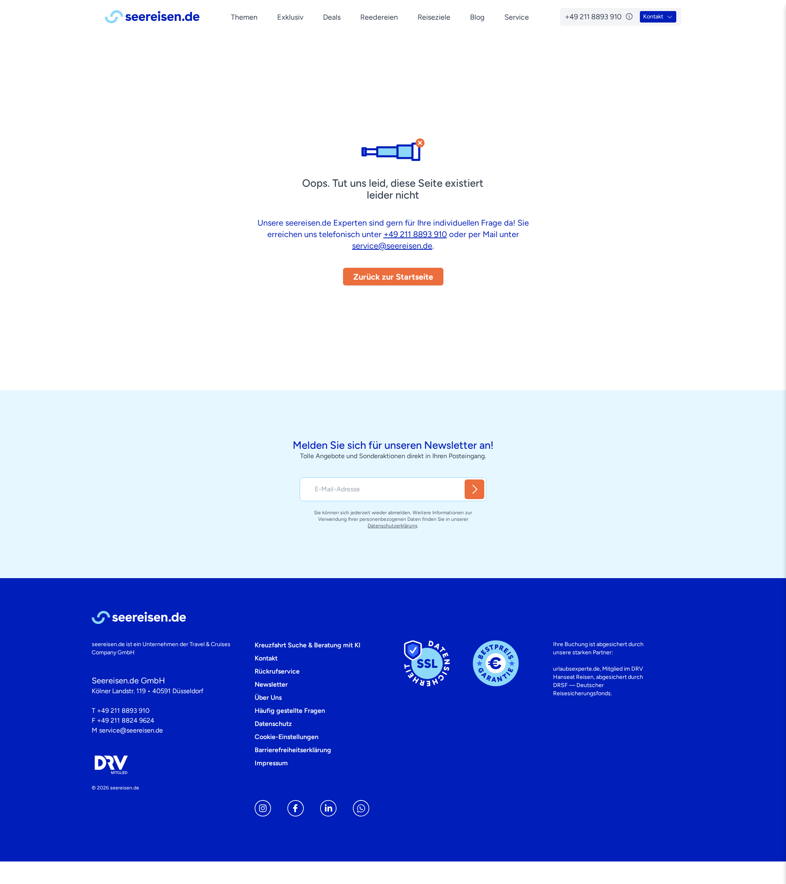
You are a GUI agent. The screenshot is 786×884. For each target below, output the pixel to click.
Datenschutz (273, 724)
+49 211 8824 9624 (125, 720)
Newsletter (271, 684)
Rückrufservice (277, 671)
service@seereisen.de (392, 246)
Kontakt (266, 658)
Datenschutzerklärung (392, 526)
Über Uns (268, 697)
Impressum (271, 763)
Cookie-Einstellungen (286, 737)
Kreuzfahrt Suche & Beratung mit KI (308, 645)
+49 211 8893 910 (415, 234)
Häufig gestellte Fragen (290, 710)
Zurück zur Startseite (393, 277)
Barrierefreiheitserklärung (293, 750)
